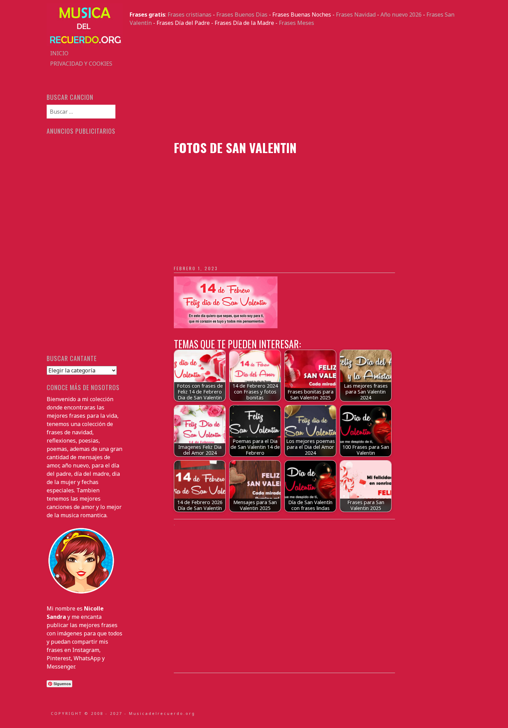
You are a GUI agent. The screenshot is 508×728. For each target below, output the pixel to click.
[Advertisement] (295, 83)
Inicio (59, 53)
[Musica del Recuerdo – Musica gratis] (85, 44)
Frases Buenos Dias (241, 14)
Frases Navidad (356, 14)
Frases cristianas (189, 14)
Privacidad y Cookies (81, 63)
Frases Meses (296, 23)
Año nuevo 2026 (401, 14)
